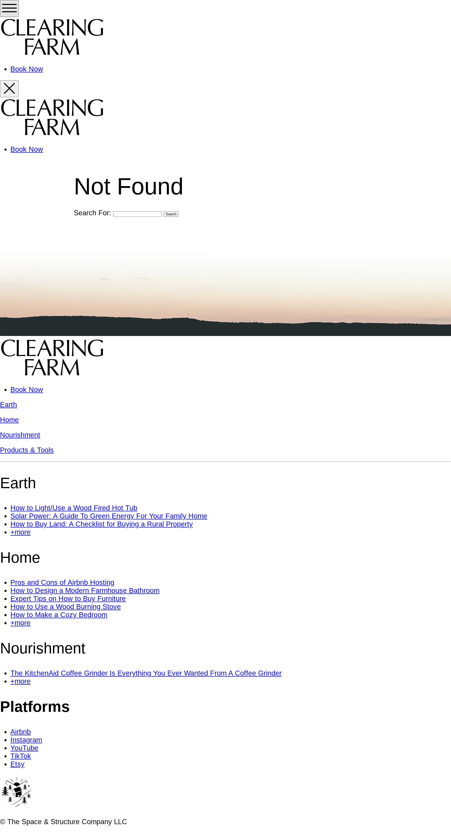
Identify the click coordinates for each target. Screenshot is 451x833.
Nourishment (20, 435)
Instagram (26, 740)
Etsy (17, 764)
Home (9, 420)
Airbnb (20, 732)
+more (20, 532)
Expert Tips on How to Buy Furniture (68, 599)
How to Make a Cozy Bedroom (58, 615)
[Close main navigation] (9, 88)
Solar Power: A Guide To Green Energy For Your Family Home (108, 516)
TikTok (20, 756)
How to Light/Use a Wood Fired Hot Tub (73, 508)
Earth (8, 405)
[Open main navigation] (9, 8)
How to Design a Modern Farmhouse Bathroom (84, 591)
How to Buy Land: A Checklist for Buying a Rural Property (101, 524)
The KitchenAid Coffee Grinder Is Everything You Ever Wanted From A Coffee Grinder (146, 673)
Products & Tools (27, 450)
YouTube (24, 748)
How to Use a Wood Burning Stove (65, 607)
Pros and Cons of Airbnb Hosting (62, 582)
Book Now (26, 69)
